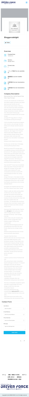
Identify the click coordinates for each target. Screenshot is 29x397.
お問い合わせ (11, 377)
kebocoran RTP (15, 291)
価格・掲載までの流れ (14, 375)
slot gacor (9, 211)
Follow (8, 42)
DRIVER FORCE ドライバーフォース (8, 2)
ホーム (4, 375)
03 (8, 72)
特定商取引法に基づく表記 (14, 379)
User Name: (6, 305)
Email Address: (7, 311)
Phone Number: (7, 317)
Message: (6, 323)
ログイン (24, 375)
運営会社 (19, 377)
